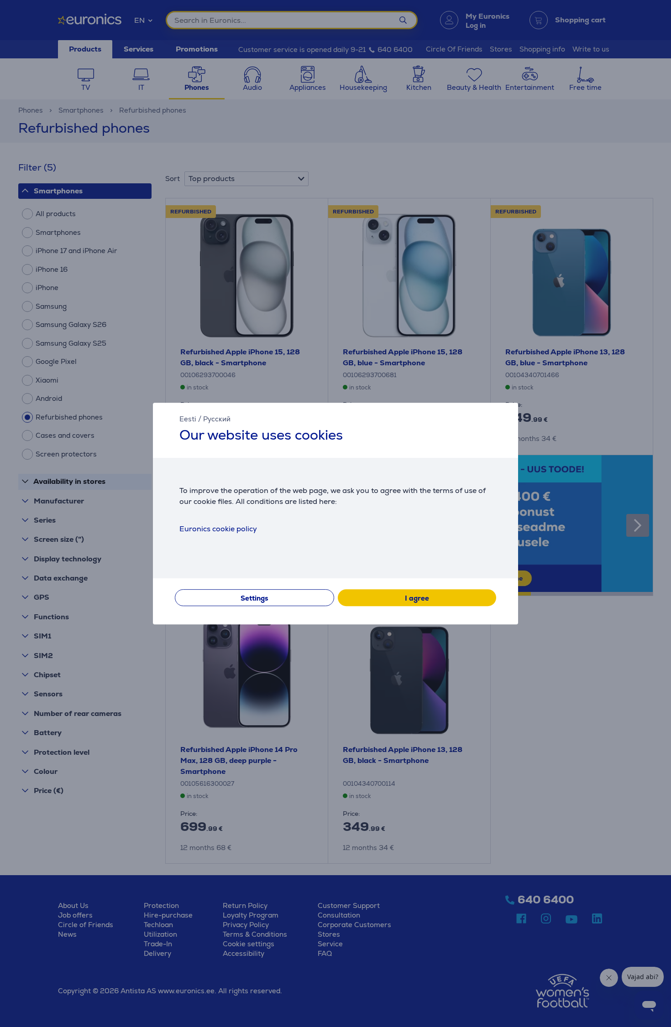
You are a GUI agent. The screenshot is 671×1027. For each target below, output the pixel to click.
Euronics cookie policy (218, 529)
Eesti (187, 419)
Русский (217, 419)
